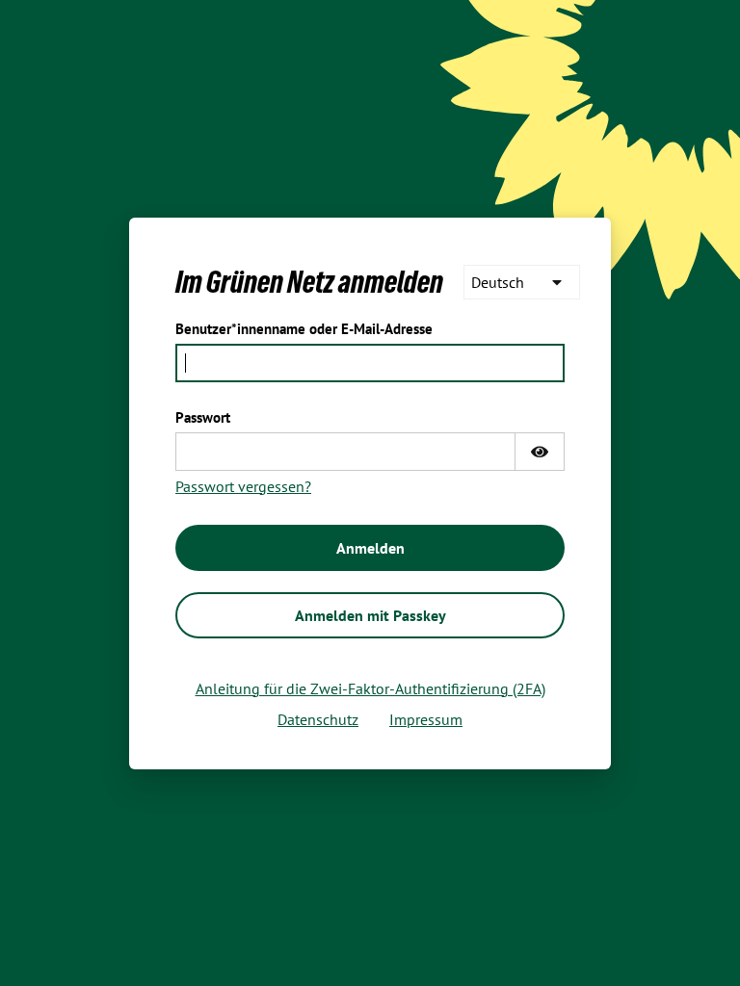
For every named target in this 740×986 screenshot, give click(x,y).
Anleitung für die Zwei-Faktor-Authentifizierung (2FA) (370, 688)
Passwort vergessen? (243, 486)
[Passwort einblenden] (540, 451)
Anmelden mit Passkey (370, 615)
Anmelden (370, 548)
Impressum (425, 719)
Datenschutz (318, 719)
